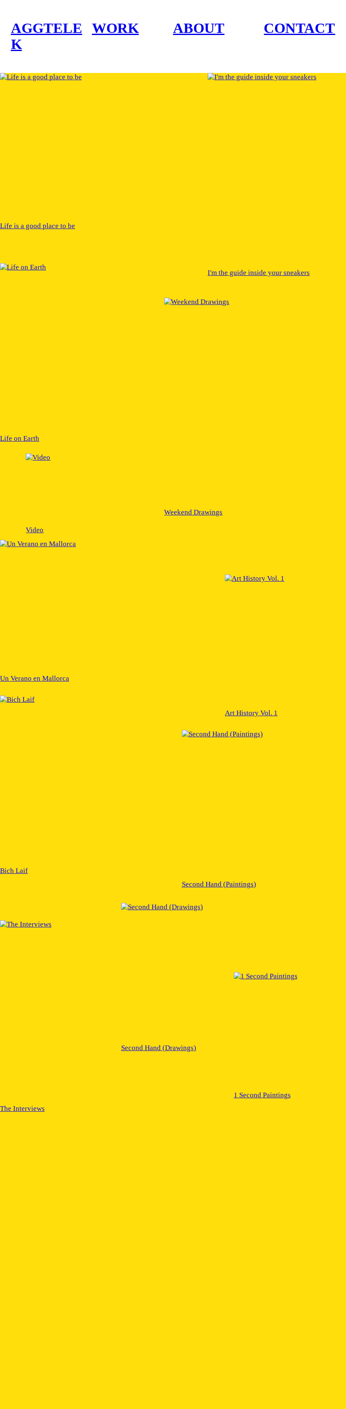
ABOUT (198, 28)
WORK (115, 28)
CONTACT (299, 28)
